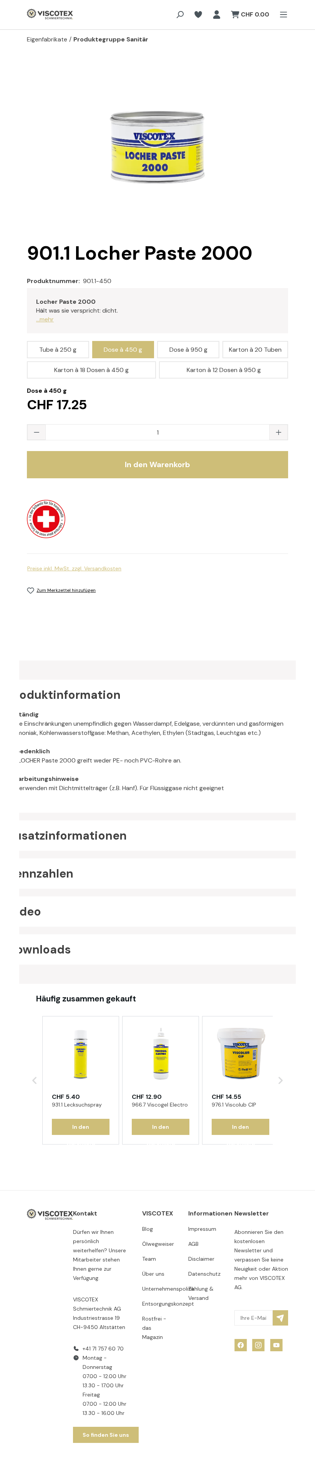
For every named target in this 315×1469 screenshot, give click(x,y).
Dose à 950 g (188, 350)
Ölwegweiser (158, 1243)
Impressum (202, 1228)
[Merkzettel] (198, 14)
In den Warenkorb (157, 464)
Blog (147, 1228)
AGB (193, 1243)
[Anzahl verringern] (36, 432)
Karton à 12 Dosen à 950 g (224, 370)
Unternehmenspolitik (168, 1288)
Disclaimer (201, 1258)
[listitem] (80, 1080)
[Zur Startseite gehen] (42, 15)
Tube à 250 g (57, 350)
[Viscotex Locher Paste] (157, 147)
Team (149, 1258)
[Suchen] (180, 14)
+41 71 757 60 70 (103, 1348)
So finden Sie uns (106, 1434)
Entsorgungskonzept (168, 1303)
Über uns (153, 1273)
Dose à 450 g (123, 350)
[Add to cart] (80, 1127)
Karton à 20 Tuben (255, 350)
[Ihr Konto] (216, 14)
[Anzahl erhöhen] (278, 432)
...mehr (45, 319)
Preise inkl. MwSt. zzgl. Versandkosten (74, 568)
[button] (34, 1080)
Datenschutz (204, 1273)
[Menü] (281, 14)
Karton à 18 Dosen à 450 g (91, 370)
